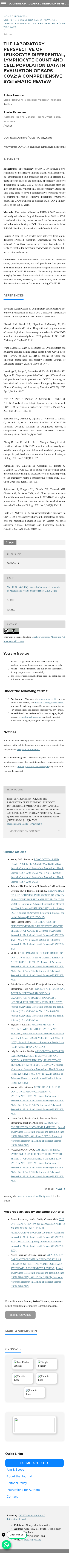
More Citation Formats (25, 831)
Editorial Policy (17, 1483)
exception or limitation (28, 749)
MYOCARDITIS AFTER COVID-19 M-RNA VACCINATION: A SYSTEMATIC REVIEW (35, 1091)
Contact (12, 1496)
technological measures (30, 717)
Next (59, 1188)
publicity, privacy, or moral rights (33, 766)
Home (7, 16)
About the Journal (19, 1476)
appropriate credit (48, 699)
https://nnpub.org (32, 1539)
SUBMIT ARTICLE (32, 1463)
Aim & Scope (15, 1469)
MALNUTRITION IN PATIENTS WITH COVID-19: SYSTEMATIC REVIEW (34, 1029)
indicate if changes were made (49, 702)
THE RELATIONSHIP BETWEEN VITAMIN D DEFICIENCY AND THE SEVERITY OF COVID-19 (37, 926)
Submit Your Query (20, 1314)
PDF (11, 542)
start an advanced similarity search (35, 1196)
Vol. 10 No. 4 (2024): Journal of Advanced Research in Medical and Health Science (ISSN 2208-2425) (34, 23)
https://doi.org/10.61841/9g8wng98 (31, 137)
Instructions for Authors (23, 1490)
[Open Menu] (3, 3)
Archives (19, 16)
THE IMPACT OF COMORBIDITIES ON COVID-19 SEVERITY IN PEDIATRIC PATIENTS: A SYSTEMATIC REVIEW (37, 957)
